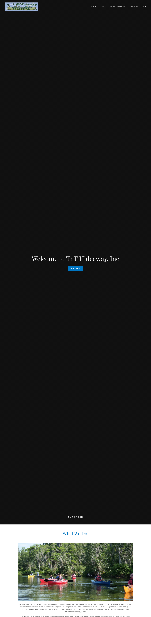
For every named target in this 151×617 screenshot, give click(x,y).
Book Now (75, 268)
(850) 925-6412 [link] (76, 516)
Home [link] (93, 7)
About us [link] (134, 7)
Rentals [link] (103, 7)
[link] (21, 6)
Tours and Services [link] (118, 7)
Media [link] (143, 7)
